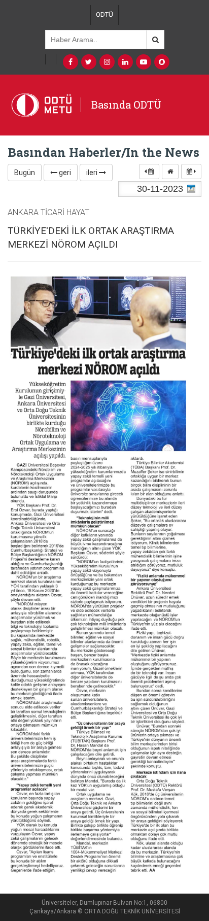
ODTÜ (104, 14)
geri (64, 172)
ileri (92, 172)
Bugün (24, 172)
